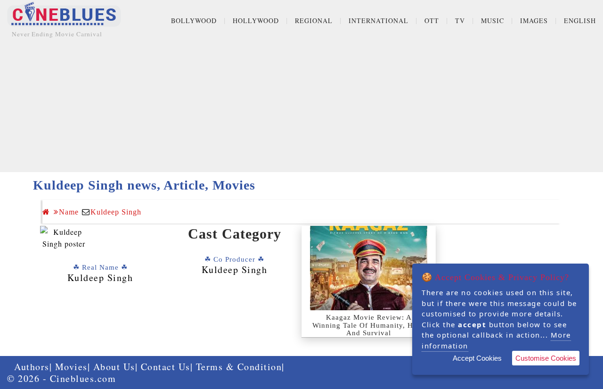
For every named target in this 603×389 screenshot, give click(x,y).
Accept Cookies (477, 358)
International (378, 20)
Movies (71, 366)
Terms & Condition (239, 366)
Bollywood (194, 20)
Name (69, 212)
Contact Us (165, 366)
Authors (31, 366)
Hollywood (256, 20)
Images (534, 20)
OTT (431, 20)
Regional (314, 20)
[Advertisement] (301, 106)
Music (492, 20)
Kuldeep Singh (115, 212)
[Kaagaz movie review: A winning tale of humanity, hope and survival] (369, 268)
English (580, 20)
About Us (114, 366)
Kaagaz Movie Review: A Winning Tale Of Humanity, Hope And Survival (368, 325)
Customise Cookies (545, 358)
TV (460, 20)
